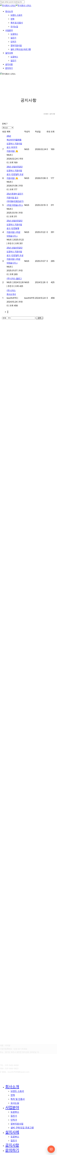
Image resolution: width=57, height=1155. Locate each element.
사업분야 (12, 1107)
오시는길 (15, 1103)
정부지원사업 (17, 1123)
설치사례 (12, 1132)
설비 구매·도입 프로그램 (22, 1127)
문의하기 (12, 1150)
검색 (39, 318)
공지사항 (12, 1145)
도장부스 (15, 1112)
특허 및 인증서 (18, 1099)
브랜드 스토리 (17, 1091)
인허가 (14, 1119)
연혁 (13, 1095)
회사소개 (12, 1086)
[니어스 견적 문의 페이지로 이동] (51, 1149)
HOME (46, 114)
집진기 (14, 1116)
